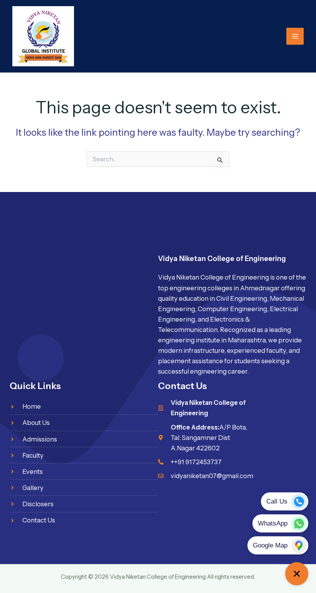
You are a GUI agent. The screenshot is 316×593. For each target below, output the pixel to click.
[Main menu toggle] (295, 36)
